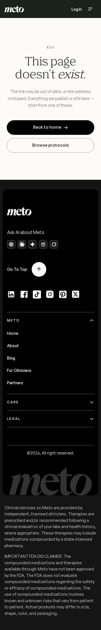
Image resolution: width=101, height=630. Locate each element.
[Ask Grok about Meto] (54, 244)
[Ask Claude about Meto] (22, 244)
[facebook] (24, 294)
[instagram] (50, 294)
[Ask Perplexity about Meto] (43, 244)
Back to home (47, 127)
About (13, 345)
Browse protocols (50, 145)
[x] (76, 294)
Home (12, 333)
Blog (11, 358)
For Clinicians (19, 370)
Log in (77, 9)
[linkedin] (11, 294)
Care (13, 402)
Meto (13, 320)
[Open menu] (90, 9)
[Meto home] (14, 9)
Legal (13, 419)
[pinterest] (63, 294)
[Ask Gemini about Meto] (32, 244)
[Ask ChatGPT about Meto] (11, 244)
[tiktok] (37, 294)
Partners (15, 382)
